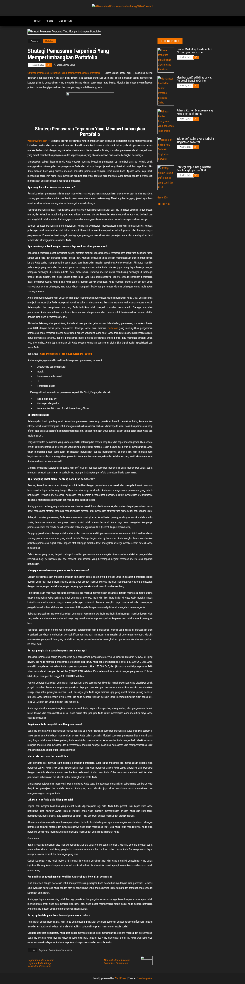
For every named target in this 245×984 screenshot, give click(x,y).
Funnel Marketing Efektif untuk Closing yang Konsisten (194, 50)
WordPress (120, 978)
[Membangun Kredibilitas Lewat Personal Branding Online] (166, 90)
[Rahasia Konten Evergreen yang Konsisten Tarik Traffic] (166, 121)
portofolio (113, 328)
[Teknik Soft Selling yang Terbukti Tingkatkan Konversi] (166, 149)
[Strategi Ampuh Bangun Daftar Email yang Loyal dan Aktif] (166, 177)
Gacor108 (163, 197)
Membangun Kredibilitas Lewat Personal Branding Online (194, 79)
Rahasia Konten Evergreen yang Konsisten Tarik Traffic (195, 112)
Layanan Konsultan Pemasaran (55, 950)
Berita (50, 21)
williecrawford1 (66, 65)
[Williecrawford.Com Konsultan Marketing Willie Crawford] (28, 19)
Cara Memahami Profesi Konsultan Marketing (66, 353)
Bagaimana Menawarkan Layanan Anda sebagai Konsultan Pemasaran (41, 963)
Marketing (65, 21)
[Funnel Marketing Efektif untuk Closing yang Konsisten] (166, 59)
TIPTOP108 (164, 204)
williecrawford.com (37, 140)
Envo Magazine (144, 978)
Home (37, 21)
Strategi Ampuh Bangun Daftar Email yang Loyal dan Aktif (194, 168)
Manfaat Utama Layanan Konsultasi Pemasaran (117, 962)
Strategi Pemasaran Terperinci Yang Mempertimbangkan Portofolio (64, 73)
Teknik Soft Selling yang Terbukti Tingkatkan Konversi (195, 140)
